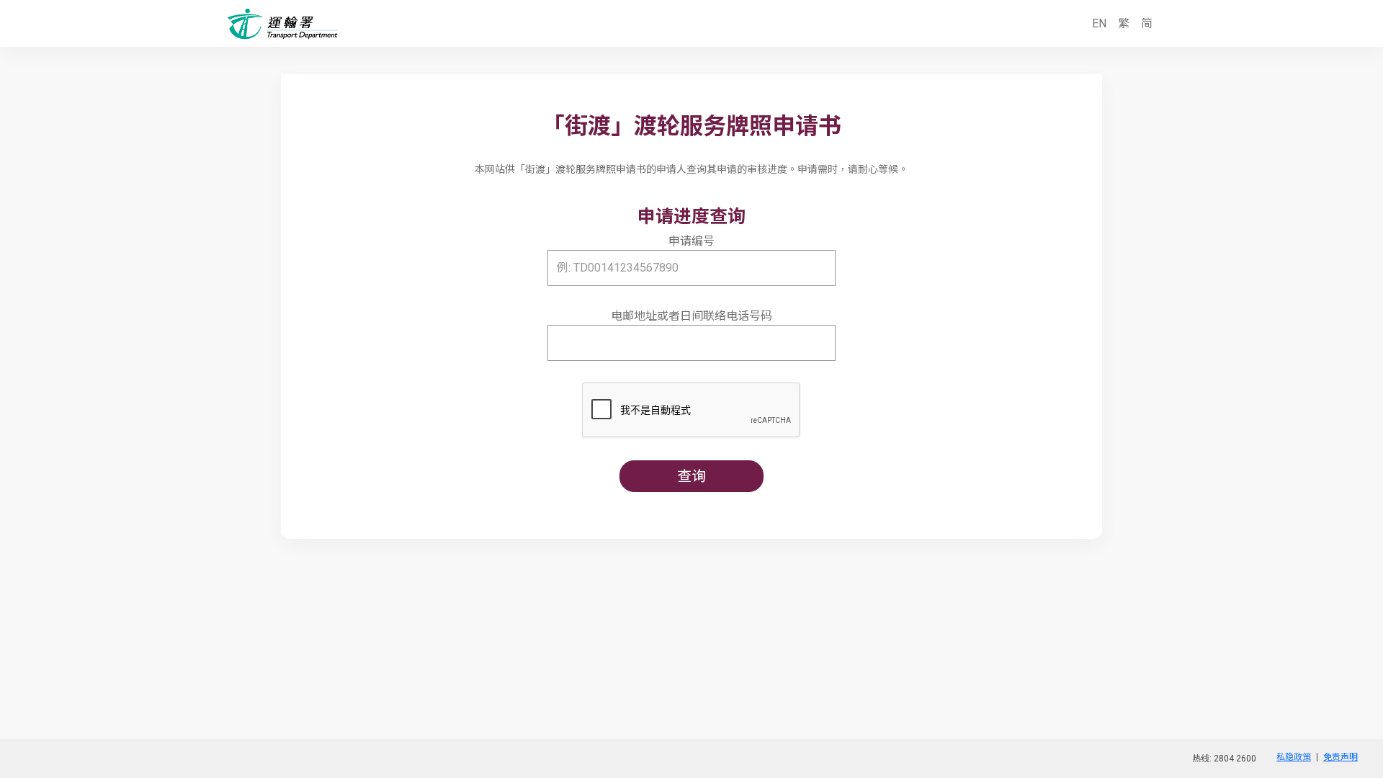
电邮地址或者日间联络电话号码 (691, 316)
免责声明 (1340, 757)
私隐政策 (1293, 757)
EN (1099, 23)
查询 (691, 476)
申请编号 (691, 241)
